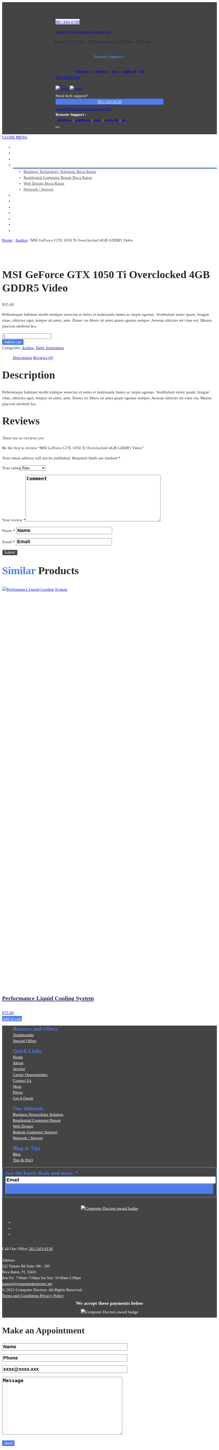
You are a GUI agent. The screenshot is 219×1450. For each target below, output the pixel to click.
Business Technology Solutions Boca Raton (60, 172)
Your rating (11, 468)
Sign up (109, 1189)
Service (19, 1069)
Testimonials (23, 1035)
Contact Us (22, 1080)
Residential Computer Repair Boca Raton (58, 177)
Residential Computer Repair (37, 1120)
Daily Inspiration (50, 348)
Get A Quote (23, 1098)
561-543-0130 (68, 21)
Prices (18, 1092)
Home (7, 240)
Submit (9, 552)
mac (115, 71)
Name (8, 531)
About (18, 1063)
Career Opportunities (30, 1075)
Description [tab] (22, 358)
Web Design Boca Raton (44, 183)
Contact (23, 230)
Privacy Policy (52, 1296)
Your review (14, 520)
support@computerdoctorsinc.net (83, 32)
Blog (17, 1154)
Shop (17, 1086)
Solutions (24, 165)
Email (8, 542)
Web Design (23, 1126)
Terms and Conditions (21, 1296)
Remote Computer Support (35, 1132)
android (129, 71)
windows (82, 71)
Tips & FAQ (23, 1160)
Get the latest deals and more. (41, 1173)
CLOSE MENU (15, 137)
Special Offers (24, 1041)
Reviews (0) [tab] (43, 358)
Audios (21, 240)
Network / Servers (38, 189)
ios (142, 71)
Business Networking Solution (38, 1114)
